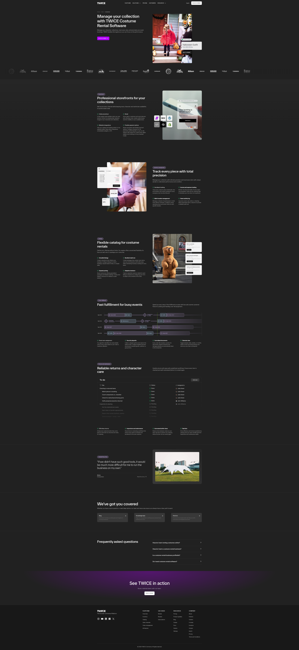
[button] (137, 3)
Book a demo (149, 593)
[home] (101, 3)
